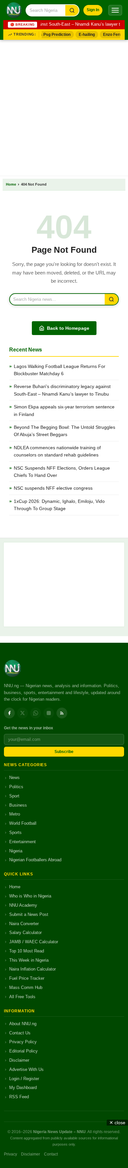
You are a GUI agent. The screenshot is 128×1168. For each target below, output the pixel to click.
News (14, 777)
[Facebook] (9, 713)
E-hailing (84, 35)
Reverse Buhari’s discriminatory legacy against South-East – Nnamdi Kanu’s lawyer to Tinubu (62, 390)
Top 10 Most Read (26, 950)
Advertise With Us (26, 1069)
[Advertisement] (64, 106)
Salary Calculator (25, 932)
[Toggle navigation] (115, 10)
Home (11, 184)
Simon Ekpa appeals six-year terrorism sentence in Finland (64, 410)
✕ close (117, 1122)
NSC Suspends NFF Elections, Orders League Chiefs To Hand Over (62, 471)
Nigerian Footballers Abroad (35, 859)
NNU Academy (23, 905)
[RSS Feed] (61, 713)
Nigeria (15, 850)
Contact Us (20, 1032)
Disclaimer (19, 1060)
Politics (16, 786)
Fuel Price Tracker (26, 978)
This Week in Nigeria (29, 960)
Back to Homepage (68, 328)
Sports (15, 832)
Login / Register (24, 1078)
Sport (14, 795)
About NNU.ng (22, 1023)
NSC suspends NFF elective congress (53, 488)
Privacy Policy (23, 1041)
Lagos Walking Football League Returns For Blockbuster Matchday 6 (59, 370)
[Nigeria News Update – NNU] (14, 10)
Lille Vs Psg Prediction (47, 35)
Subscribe (64, 751)
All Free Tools (22, 996)
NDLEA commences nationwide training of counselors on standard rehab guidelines (57, 451)
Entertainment (22, 841)
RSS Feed (19, 1096)
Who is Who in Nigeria (30, 896)
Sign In (93, 10)
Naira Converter (24, 923)
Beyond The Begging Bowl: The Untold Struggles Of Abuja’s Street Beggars (64, 431)
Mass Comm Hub (25, 987)
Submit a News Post (28, 914)
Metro (14, 814)
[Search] (72, 10)
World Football (22, 823)
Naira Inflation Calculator (32, 969)
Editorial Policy (23, 1051)
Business (18, 805)
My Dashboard (23, 1087)
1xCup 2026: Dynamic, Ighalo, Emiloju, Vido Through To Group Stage (59, 505)
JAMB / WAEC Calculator (33, 941)
